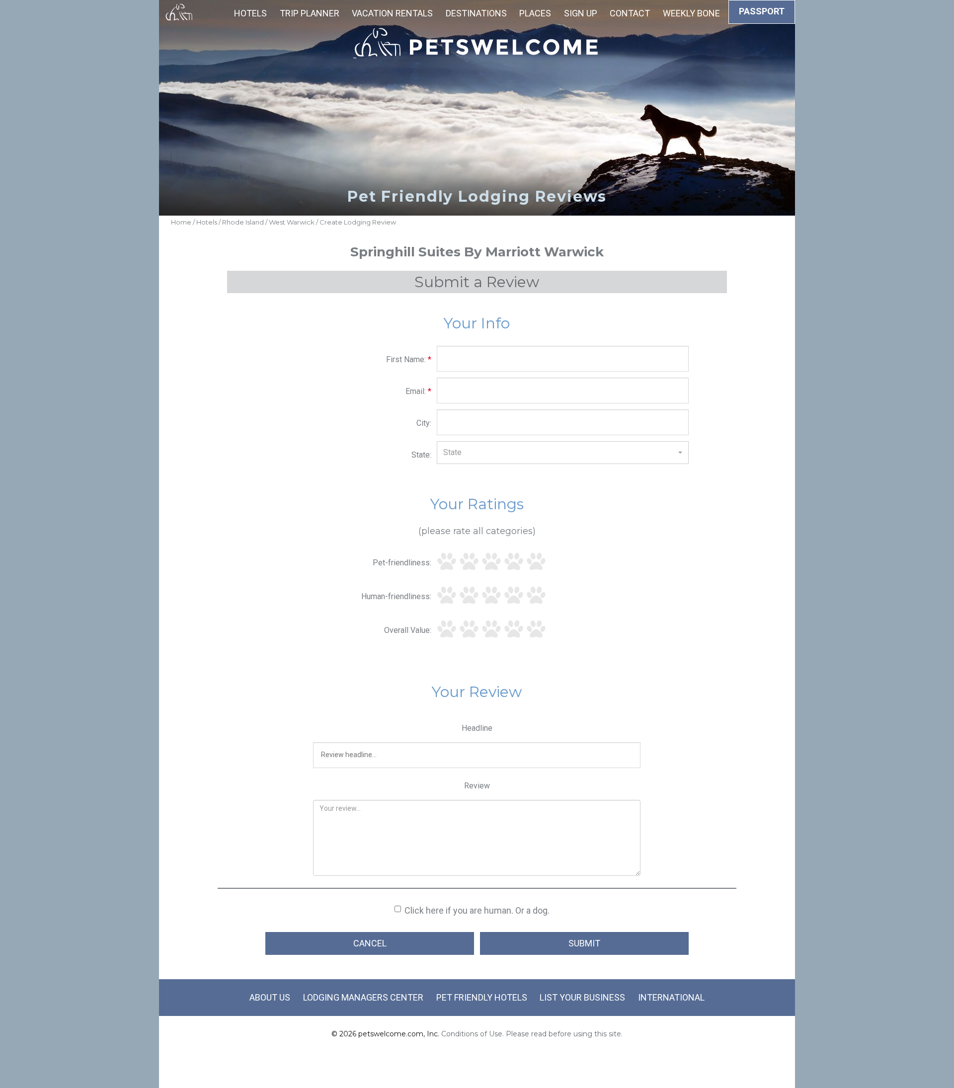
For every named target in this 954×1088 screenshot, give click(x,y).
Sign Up (580, 13)
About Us (269, 997)
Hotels (250, 13)
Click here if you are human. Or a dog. (477, 910)
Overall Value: (407, 630)
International (671, 997)
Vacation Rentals (392, 13)
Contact (630, 13)
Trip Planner (309, 13)
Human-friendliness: (396, 596)
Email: (418, 391)
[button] (562, 452)
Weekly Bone (691, 13)
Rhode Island (243, 222)
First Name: (408, 359)
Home (181, 222)
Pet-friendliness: (402, 562)
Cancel (370, 943)
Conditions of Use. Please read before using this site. (532, 1033)
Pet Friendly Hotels (481, 997)
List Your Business (582, 997)
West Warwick (292, 222)
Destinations (476, 13)
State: (421, 455)
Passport (762, 11)
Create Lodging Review (357, 222)
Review (477, 785)
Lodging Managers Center (363, 997)
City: (423, 423)
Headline (477, 728)
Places (535, 13)
